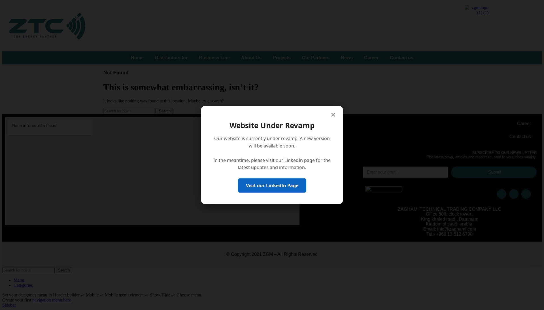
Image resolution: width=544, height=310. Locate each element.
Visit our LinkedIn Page (272, 185)
